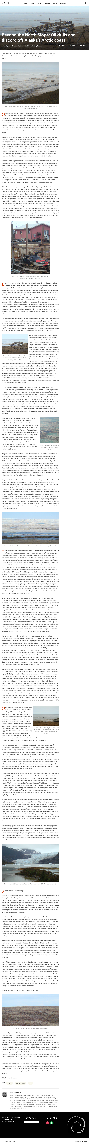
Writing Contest (37, 46)
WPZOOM (84, 1141)
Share (73, 45)
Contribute (63, 3)
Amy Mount (12, 46)
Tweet (63, 45)
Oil (30, 1083)
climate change (20, 1083)
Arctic (9, 1083)
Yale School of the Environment (11, 1117)
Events (55, 3)
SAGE (6, 3)
